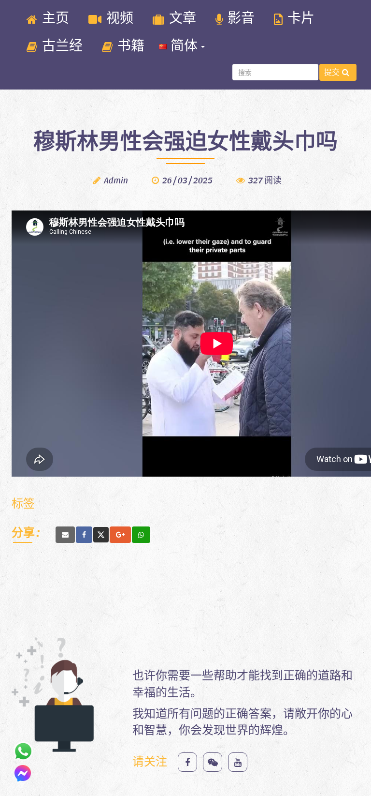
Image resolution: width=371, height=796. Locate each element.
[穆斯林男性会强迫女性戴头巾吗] (65, 534)
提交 (332, 71)
